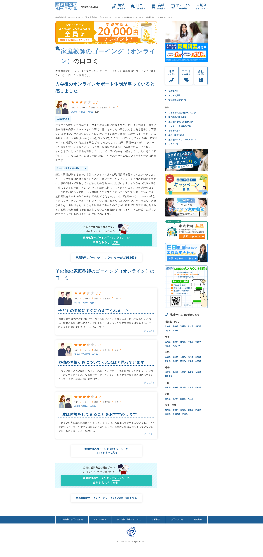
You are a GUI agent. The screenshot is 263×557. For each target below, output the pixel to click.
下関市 (85, 302)
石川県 (183, 357)
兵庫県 (190, 372)
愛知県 (190, 361)
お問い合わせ (177, 519)
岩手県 (183, 326)
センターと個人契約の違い (180, 126)
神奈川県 (176, 346)
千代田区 (86, 354)
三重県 (198, 361)
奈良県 (198, 372)
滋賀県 (167, 372)
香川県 (175, 399)
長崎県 (183, 410)
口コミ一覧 (82, 17)
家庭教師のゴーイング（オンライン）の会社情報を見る (106, 257)
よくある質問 (174, 95)
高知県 (190, 399)
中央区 (82, 112)
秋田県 (198, 326)
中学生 (90, 112)
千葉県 (198, 342)
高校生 (93, 302)
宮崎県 (167, 414)
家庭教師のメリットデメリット (182, 139)
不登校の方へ (174, 130)
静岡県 (183, 361)
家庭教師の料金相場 (177, 117)
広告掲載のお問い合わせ (72, 519)
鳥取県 (167, 387)
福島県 (175, 330)
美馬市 (85, 406)
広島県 (190, 387)
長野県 (167, 361)
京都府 (175, 372)
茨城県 (167, 342)
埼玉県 (190, 342)
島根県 (175, 387)
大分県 (198, 410)
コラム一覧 (173, 144)
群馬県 (183, 342)
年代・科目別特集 (176, 135)
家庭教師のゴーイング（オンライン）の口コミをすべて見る (106, 451)
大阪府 (183, 372)
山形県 (167, 330)
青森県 (175, 326)
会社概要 (156, 519)
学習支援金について (177, 100)
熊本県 (190, 410)
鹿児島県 (176, 414)
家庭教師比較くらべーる (65, 17)
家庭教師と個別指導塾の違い (181, 121)
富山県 (175, 357)
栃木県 (175, 342)
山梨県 (198, 357)
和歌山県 (168, 376)
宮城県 (190, 326)
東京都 (74, 112)
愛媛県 (183, 399)
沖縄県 (185, 414)
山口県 (77, 302)
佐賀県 (175, 410)
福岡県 (167, 410)
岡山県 (183, 387)
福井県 (190, 357)
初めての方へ (174, 91)
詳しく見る (149, 330)
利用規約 (198, 519)
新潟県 (167, 357)
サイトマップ (100, 519)
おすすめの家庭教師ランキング (182, 112)
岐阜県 (175, 361)
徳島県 (77, 406)
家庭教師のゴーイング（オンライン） (105, 17)
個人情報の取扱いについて (129, 519)
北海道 (167, 326)
